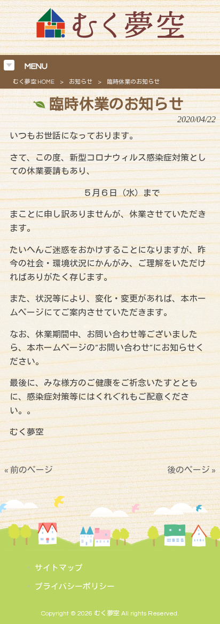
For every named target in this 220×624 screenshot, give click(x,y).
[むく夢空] (110, 35)
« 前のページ (28, 470)
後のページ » (191, 470)
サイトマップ (59, 568)
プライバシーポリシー (75, 587)
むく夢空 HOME (33, 82)
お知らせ (80, 82)
